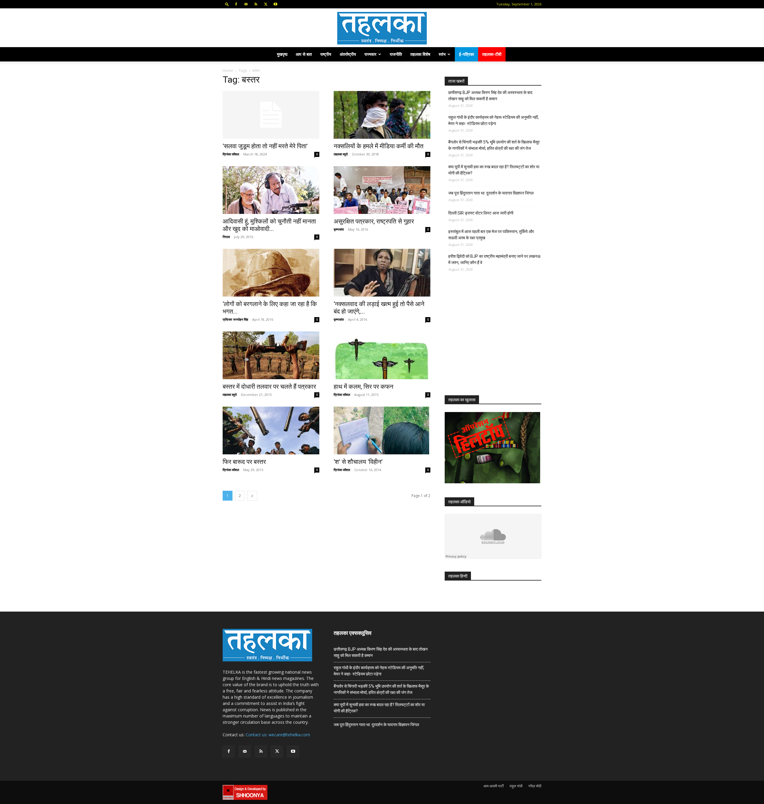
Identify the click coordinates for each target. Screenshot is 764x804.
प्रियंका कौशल (231, 154)
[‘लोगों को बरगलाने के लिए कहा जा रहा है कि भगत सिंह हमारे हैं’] (271, 273)
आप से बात (304, 54)
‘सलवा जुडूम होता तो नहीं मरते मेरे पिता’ (265, 146)
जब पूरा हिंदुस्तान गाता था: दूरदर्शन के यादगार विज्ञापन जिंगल (491, 193)
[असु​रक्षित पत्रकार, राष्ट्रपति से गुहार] (382, 190)
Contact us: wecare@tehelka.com (278, 734)
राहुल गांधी (516, 785)
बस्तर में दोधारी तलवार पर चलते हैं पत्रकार (269, 386)
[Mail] (245, 4)
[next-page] (252, 496)
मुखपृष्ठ (282, 54)
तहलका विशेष (420, 54)
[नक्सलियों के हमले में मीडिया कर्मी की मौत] (382, 115)
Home (228, 70)
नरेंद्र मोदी (534, 785)
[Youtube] (275, 4)
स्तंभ (442, 54)
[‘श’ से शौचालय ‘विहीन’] (382, 430)
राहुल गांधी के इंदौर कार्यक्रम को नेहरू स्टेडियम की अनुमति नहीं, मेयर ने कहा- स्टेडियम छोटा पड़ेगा (493, 120)
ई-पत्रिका (466, 54)
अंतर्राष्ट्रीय (348, 54)
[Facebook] (236, 4)
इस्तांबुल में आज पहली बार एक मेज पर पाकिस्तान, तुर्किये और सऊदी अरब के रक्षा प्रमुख (491, 234)
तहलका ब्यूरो (341, 154)
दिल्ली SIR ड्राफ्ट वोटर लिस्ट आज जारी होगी (480, 213)
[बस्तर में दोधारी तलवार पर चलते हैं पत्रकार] (271, 355)
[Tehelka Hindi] (382, 28)
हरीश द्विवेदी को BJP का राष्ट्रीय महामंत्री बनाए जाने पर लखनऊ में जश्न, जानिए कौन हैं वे (494, 259)
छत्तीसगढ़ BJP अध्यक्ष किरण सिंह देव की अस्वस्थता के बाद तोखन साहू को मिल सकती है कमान (490, 95)
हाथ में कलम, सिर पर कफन (363, 386)
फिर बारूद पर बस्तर (244, 461)
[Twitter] (265, 4)
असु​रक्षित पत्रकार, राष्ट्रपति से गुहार (374, 221)
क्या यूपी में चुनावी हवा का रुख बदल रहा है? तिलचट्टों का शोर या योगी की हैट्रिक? (493, 169)
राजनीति (396, 54)
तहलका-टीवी (491, 54)
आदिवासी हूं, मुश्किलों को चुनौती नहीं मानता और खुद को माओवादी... (269, 225)
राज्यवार (370, 54)
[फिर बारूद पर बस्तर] (271, 430)
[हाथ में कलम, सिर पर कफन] (382, 355)
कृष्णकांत (339, 229)
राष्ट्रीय (325, 54)
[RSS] (255, 4)
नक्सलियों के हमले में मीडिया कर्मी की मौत (378, 146)
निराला (226, 236)
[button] (227, 4)
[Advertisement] (489, 339)
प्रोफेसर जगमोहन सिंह (235, 319)
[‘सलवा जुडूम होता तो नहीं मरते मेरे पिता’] (271, 115)
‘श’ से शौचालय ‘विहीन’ (358, 461)
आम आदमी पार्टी (493, 785)
